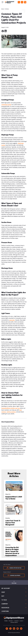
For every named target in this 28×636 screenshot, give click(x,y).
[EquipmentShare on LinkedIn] (14, 628)
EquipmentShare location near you (10, 408)
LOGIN (21, 620)
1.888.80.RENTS (14, 622)
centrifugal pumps (6, 104)
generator (12, 320)
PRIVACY (11, 620)
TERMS (6, 620)
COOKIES (16, 620)
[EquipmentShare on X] (10, 628)
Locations (5, 611)
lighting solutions (11, 412)
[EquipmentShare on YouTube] (21, 628)
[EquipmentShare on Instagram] (17, 628)
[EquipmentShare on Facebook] (7, 628)
